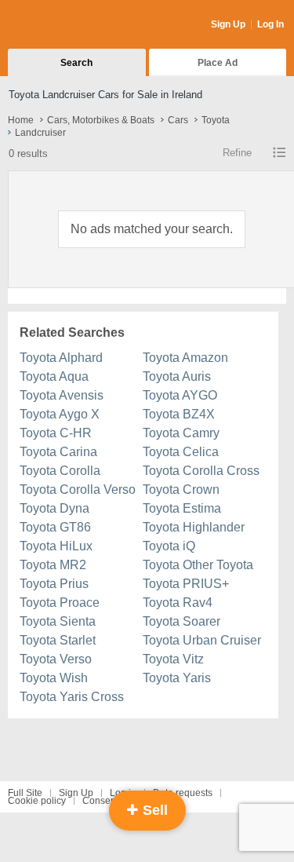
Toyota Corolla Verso (78, 489)
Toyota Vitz (173, 659)
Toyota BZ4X (179, 414)
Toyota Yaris (177, 678)
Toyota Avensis (61, 395)
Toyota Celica (181, 451)
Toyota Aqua (54, 376)
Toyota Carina (58, 451)
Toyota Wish (54, 678)
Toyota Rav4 (177, 602)
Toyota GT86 (55, 527)
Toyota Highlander (194, 527)
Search (76, 62)
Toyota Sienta (58, 621)
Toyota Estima (182, 508)
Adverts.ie (69, 25)
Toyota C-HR (56, 433)
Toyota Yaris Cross (72, 696)
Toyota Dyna (54, 508)
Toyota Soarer (181, 621)
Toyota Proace (60, 602)
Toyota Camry (181, 433)
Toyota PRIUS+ (186, 583)
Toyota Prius (54, 583)
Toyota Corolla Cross (201, 470)
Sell (153, 810)
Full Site (25, 792)
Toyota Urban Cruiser (202, 640)
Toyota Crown (181, 489)
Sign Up (228, 24)
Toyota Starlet (58, 640)
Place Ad (218, 62)
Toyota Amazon (185, 357)
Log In (270, 24)
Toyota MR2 (53, 565)
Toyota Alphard (61, 357)
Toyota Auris (177, 376)
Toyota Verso (56, 659)
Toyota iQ (169, 546)
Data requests (182, 792)
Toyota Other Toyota (198, 565)
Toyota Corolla (60, 470)
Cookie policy (37, 800)
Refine (237, 153)
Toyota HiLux (56, 546)
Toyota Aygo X (60, 414)
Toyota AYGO (180, 395)
